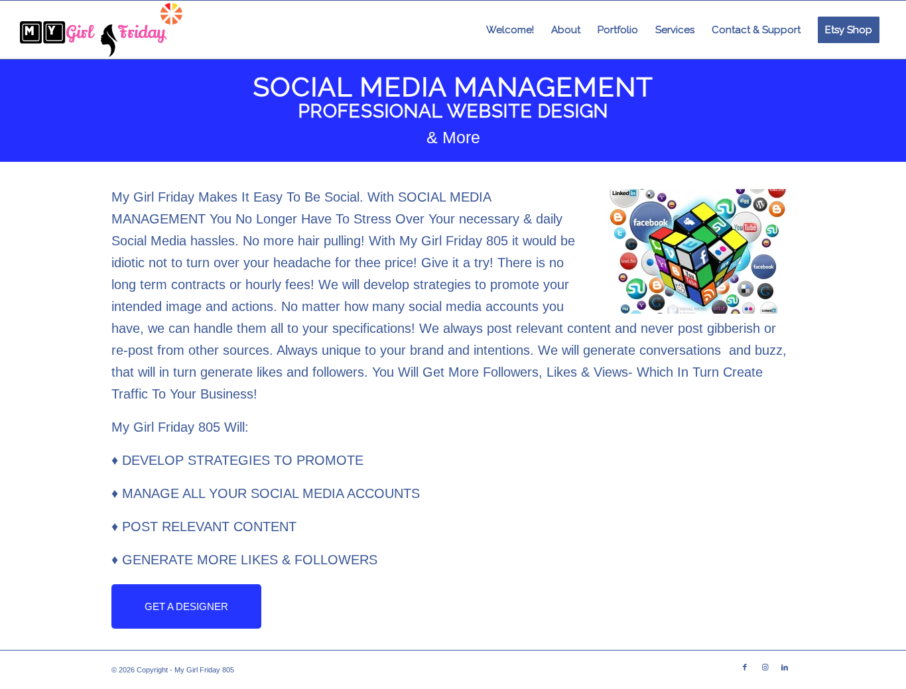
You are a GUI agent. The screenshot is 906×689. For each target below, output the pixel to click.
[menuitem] (510, 30)
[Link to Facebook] (745, 667)
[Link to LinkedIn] (785, 667)
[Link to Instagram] (765, 667)
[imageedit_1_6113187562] (102, 30)
